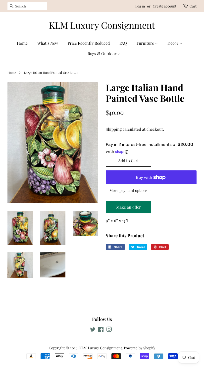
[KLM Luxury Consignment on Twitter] (93, 330)
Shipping (114, 129)
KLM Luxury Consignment (102, 25)
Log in (140, 6)
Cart (193, 6)
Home (22, 43)
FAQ (123, 43)
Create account (164, 6)
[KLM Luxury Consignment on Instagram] (109, 330)
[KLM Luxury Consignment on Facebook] (101, 330)
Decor (173, 43)
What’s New (47, 43)
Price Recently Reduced (89, 43)
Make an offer (128, 208)
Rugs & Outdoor (102, 53)
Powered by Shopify (139, 347)
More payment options (128, 190)
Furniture (146, 43)
